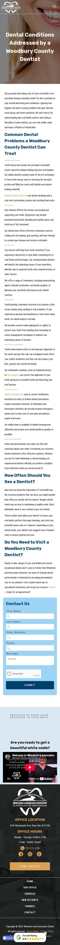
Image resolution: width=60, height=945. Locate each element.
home (30, 881)
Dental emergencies (14, 394)
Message (12, 653)
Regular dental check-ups (16, 195)
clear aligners (13, 375)
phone (10, 643)
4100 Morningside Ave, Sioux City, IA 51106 (30, 825)
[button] (54, 6)
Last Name (13, 621)
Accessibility (33, 931)
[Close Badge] (45, 933)
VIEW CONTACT (30, 866)
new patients (30, 900)
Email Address (16, 632)
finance (30, 906)
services (30, 893)
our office (29, 887)
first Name (13, 611)
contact (29, 912)
